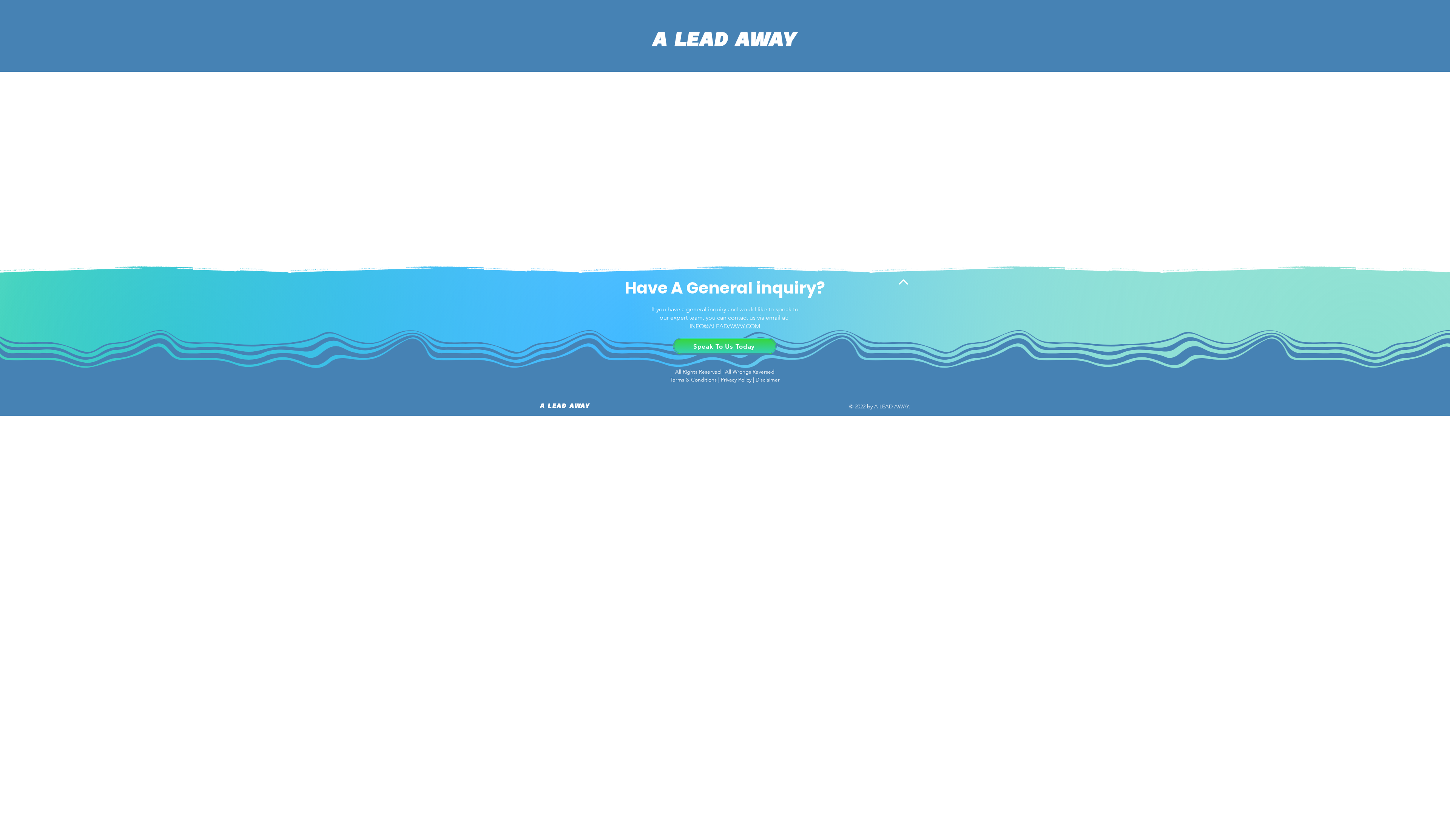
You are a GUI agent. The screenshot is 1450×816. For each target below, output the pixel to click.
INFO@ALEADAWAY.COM (725, 326)
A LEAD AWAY (565, 406)
